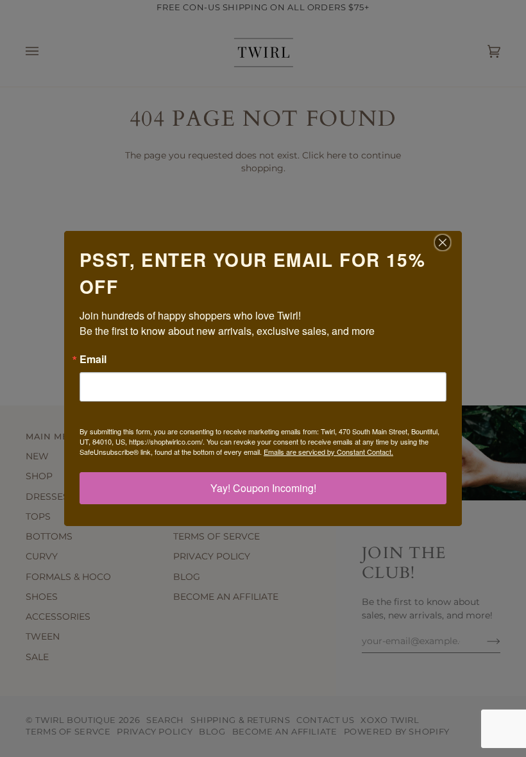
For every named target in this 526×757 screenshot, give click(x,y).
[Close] (450, 242)
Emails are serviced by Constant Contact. (328, 452)
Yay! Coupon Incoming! (263, 488)
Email (93, 359)
